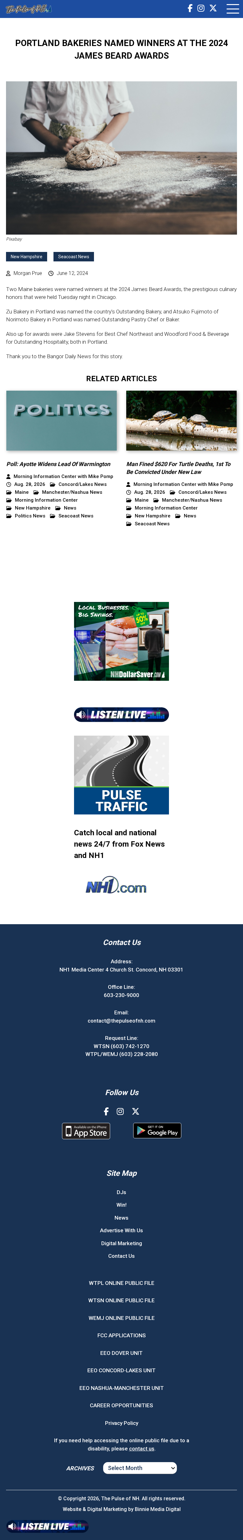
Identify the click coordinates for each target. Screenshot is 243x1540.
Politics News (30, 516)
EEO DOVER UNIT (121, 1353)
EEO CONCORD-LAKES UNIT (121, 1370)
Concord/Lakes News (83, 484)
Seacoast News (73, 256)
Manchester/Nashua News (72, 492)
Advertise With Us (121, 1230)
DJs (121, 1192)
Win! (121, 1205)
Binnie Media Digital (158, 1509)
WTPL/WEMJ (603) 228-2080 (121, 1054)
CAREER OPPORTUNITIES (121, 1405)
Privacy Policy (121, 1423)
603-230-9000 (121, 995)
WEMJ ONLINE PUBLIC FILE (122, 1318)
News (70, 508)
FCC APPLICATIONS (121, 1335)
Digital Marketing (121, 1243)
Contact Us (121, 1256)
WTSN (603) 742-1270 (121, 1046)
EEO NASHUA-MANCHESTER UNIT (121, 1388)
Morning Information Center (46, 500)
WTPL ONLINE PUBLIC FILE (121, 1283)
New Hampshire (26, 256)
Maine (22, 492)
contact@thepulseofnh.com (121, 1021)
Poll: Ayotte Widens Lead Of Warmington (58, 464)
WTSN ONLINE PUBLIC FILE (121, 1300)
